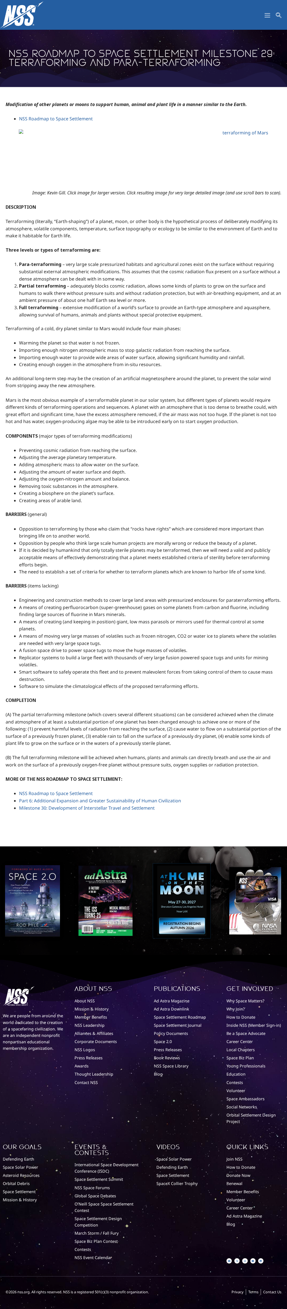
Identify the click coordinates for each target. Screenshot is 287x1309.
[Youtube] (253, 1261)
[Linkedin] (260, 1261)
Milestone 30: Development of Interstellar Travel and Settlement (87, 808)
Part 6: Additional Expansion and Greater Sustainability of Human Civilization (100, 801)
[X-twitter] (237, 1261)
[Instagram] (244, 1261)
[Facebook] (229, 1261)
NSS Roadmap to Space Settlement (56, 119)
